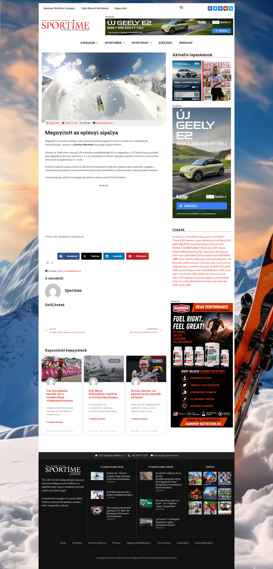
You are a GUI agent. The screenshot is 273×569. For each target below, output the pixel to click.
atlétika (196, 236)
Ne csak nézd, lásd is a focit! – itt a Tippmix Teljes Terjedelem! (167, 503)
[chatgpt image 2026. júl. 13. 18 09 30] (202, 364)
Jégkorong (210, 251)
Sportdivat (140, 43)
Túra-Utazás (163, 542)
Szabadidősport (104, 122)
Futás (63, 542)
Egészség (165, 43)
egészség (181, 244)
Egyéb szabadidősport (139, 542)
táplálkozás (206, 273)
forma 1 (181, 248)
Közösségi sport (204, 542)
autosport (210, 236)
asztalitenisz (180, 236)
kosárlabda (210, 255)
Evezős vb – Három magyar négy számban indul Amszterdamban (118, 476)
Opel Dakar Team (215, 262)
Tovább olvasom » (55, 422)
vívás (183, 281)
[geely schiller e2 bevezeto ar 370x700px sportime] (202, 162)
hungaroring (193, 251)
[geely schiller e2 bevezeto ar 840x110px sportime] (169, 26)
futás (212, 247)
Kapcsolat (121, 8)
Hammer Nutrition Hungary (59, 8)
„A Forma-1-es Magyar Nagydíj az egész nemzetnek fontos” (167, 522)
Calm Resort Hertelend (94, 8)
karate (183, 255)
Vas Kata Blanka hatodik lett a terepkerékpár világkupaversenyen (59, 395)
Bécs (225, 240)
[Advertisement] (104, 209)
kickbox (195, 255)
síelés (60, 270)
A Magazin (87, 43)
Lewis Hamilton (188, 259)
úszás (185, 284)
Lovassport (183, 542)
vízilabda (195, 281)
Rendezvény (200, 266)
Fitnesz (116, 542)
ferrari (217, 244)
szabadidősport (72, 270)
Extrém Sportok (97, 542)
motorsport (197, 262)
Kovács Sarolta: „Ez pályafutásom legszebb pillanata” (146, 394)
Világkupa (211, 277)
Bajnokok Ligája (195, 240)
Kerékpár (77, 542)
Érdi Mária (210, 281)
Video (178, 277)
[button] (181, 7)
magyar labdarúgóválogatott (215, 259)
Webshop (186, 43)
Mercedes (180, 262)
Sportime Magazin (190, 270)
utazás (219, 273)
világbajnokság (194, 277)
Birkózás (212, 240)
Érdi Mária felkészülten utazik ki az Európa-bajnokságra (104, 394)
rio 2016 (216, 266)
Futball (198, 248)
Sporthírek (113, 43)
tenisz (190, 273)
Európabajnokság (201, 244)
